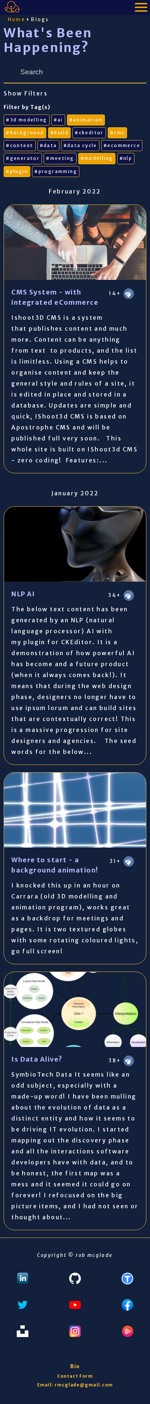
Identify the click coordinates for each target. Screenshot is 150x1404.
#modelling (96, 158)
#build (59, 132)
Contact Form (75, 1376)
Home (16, 19)
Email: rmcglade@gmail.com (75, 1385)
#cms (117, 132)
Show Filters (26, 93)
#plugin (17, 171)
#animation (86, 120)
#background (25, 132)
